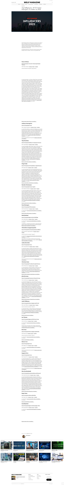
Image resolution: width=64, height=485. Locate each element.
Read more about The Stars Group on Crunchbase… (31, 327)
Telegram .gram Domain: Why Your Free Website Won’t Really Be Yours (31, 450)
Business (38, 477)
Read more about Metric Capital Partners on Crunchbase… (30, 182)
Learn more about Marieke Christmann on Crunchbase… (32, 200)
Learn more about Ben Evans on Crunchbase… (33, 336)
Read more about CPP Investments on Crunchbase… (29, 213)
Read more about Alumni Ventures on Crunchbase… (29, 121)
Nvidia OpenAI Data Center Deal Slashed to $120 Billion (18, 461)
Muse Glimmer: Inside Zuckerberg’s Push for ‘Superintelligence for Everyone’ (44, 461)
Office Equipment (38, 475)
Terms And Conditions (30, 479)
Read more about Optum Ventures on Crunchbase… (29, 161)
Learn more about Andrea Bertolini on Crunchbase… (31, 256)
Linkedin (36, 66)
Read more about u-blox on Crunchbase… (28, 421)
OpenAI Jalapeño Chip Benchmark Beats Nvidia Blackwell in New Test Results (6, 450)
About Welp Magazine (30, 475)
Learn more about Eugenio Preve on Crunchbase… (31, 366)
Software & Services (39, 476)
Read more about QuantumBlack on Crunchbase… (32, 240)
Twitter (33, 66)
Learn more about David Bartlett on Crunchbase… (34, 409)
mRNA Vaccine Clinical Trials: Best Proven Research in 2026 (18, 450)
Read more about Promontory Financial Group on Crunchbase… (31, 299)
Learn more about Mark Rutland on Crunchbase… (34, 220)
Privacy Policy (29, 478)
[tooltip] (49, 0)
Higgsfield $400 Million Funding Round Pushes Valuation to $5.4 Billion (57, 450)
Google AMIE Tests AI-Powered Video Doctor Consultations (31, 461)
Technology (38, 478)
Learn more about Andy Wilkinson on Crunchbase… (31, 312)
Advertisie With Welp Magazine (31, 476)
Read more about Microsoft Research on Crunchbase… (29, 391)
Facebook (30, 66)
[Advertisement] (32, 37)
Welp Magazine (28, 435)
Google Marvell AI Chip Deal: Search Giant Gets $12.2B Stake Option (45, 450)
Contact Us (29, 477)
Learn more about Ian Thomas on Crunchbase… (33, 322)
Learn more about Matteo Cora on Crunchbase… (34, 347)
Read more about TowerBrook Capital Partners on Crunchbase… (31, 274)
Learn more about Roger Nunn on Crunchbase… (34, 398)
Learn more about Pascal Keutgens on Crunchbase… (34, 210)
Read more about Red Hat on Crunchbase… (28, 339)
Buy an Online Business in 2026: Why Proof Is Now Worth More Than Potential (57, 461)
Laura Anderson (2, 462)
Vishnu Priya (15, 462)
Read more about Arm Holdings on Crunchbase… (29, 225)
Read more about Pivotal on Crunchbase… (28, 315)
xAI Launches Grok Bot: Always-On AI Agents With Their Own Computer (6, 461)
